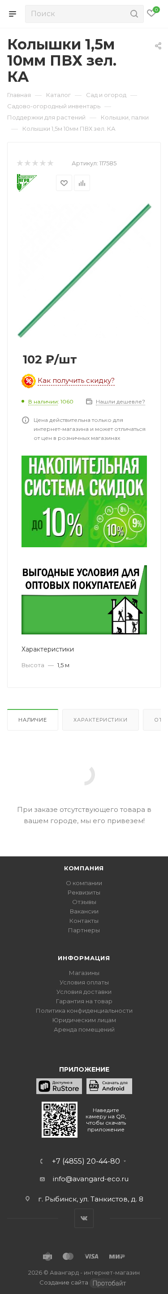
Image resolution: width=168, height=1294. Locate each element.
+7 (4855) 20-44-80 (86, 1161)
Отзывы (84, 901)
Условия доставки (84, 991)
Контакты (84, 920)
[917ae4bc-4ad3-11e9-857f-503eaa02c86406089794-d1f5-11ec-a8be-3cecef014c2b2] (84, 270)
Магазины (84, 972)
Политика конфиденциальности (84, 1010)
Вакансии (84, 911)
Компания (84, 868)
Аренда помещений (84, 1029)
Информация (84, 958)
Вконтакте (84, 1218)
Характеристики (100, 720)
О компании (84, 882)
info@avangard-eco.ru (91, 1178)
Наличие (32, 720)
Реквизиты (84, 892)
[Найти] (133, 14)
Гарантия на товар (84, 1001)
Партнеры (84, 930)
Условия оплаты (84, 982)
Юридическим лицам (84, 1020)
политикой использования (48, 1257)
